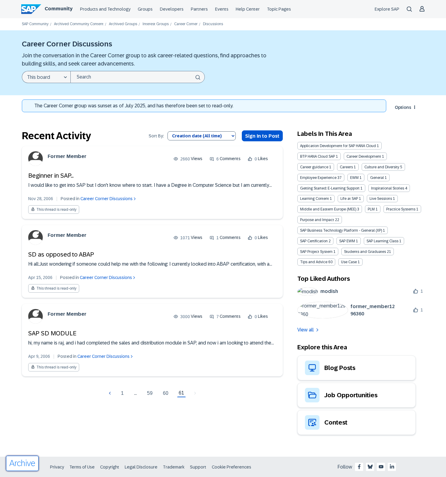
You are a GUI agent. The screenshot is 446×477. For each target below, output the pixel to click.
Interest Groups (156, 24)
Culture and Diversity (381, 167)
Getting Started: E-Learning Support (330, 188)
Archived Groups (123, 24)
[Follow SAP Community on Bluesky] (370, 466)
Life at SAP (349, 199)
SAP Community (35, 24)
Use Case (349, 262)
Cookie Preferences (231, 467)
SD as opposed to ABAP (61, 254)
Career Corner (186, 24)
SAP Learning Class (382, 241)
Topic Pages (279, 9)
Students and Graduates (365, 252)
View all (305, 329)
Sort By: (156, 136)
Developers (172, 9)
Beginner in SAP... (50, 175)
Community (59, 8)
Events (221, 9)
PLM (371, 209)
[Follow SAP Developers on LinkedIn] (392, 466)
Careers (346, 167)
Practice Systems (400, 209)
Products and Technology (105, 9)
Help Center (248, 9)
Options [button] (403, 107)
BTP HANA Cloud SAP (317, 156)
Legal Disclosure (141, 467)
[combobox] (137, 77)
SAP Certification (314, 241)
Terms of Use (82, 467)
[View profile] (35, 158)
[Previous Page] (110, 393)
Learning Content (314, 199)
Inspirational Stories (387, 188)
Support (198, 467)
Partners (199, 9)
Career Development (363, 156)
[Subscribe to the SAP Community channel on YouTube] (381, 466)
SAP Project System (316, 252)
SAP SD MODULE (52, 333)
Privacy (57, 467)
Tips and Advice (313, 262)
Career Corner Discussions (106, 198)
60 (165, 393)
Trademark (173, 467)
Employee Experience (318, 178)
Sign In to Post (262, 136)
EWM (354, 178)
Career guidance (314, 167)
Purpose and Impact (317, 220)
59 (150, 393)
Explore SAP (387, 9)
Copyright (109, 467)
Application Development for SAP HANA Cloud (338, 146)
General (377, 178)
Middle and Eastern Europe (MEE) (328, 209)
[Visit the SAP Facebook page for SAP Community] (359, 466)
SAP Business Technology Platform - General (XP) (341, 230)
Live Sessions (381, 199)
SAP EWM (347, 241)
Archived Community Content (78, 24)
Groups (145, 9)
